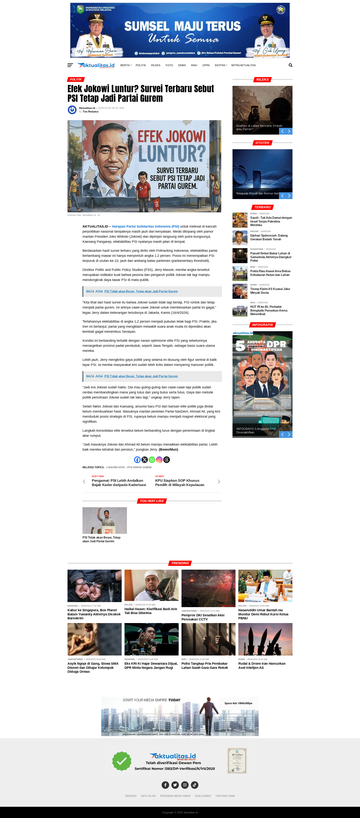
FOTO (169, 65)
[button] (262, 110)
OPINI (206, 65)
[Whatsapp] (152, 459)
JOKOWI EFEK (116, 467)
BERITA (125, 65)
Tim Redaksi (90, 111)
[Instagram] (159, 459)
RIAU (194, 65)
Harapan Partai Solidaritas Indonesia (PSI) (145, 226)
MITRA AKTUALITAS (243, 65)
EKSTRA (220, 65)
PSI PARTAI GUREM (140, 467)
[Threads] (166, 459)
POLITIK (141, 65)
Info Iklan (148, 795)
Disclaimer (203, 795)
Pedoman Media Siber (175, 795)
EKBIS (182, 65)
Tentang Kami (225, 795)
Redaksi (130, 795)
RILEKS (155, 65)
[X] (144, 459)
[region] (262, 106)
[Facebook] (137, 459)
